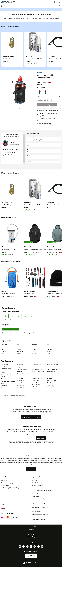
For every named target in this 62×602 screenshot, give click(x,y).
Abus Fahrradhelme (52, 382)
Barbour (19, 353)
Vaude (33, 351)
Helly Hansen (20, 351)
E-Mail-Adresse (31, 435)
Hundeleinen (50, 373)
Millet (18, 347)
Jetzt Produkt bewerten (43, 80)
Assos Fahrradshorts (52, 364)
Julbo (48, 344)
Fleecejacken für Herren (8, 381)
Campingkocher (21, 367)
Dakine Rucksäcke (37, 386)
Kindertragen (20, 387)
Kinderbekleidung (36, 364)
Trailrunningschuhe (22, 376)
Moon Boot (20, 349)
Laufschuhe (20, 378)
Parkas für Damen (6, 368)
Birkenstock (50, 351)
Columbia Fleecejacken (38, 378)
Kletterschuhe (20, 380)
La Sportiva (4, 351)
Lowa (2, 353)
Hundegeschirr (51, 371)
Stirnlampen (4, 388)
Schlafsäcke (20, 364)
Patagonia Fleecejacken (38, 371)
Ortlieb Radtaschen (52, 376)
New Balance (50, 347)
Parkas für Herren (6, 379)
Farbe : (41, 87)
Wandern (6, 395)
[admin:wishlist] (59, 104)
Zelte (2, 383)
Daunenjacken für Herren (6, 375)
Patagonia (4, 344)
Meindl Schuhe (36, 384)
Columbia (34, 347)
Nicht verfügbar (47, 105)
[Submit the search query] (60, 6)
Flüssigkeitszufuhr (14, 395)
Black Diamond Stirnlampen (36, 381)
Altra (18, 344)
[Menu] (1, 6)
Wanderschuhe (21, 373)
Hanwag (49, 349)
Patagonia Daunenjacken (51, 386)
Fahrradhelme (20, 385)
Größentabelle (56, 97)
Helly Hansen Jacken (37, 376)
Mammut (40, 73)
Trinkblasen (22, 395)
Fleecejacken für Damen (5, 371)
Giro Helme (50, 367)
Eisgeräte (19, 371)
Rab (2, 349)
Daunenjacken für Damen (6, 365)
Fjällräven (34, 344)
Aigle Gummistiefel (37, 369)
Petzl (48, 353)
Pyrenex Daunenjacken (38, 373)
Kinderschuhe (20, 382)
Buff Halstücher (51, 380)
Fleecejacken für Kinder (38, 367)
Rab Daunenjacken (52, 369)
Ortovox (3, 347)
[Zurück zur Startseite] (2, 395)
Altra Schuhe (50, 378)
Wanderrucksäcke (22, 369)
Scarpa (34, 349)
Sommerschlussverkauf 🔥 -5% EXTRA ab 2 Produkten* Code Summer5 (31, 9)
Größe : (39, 97)
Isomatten (4, 385)
